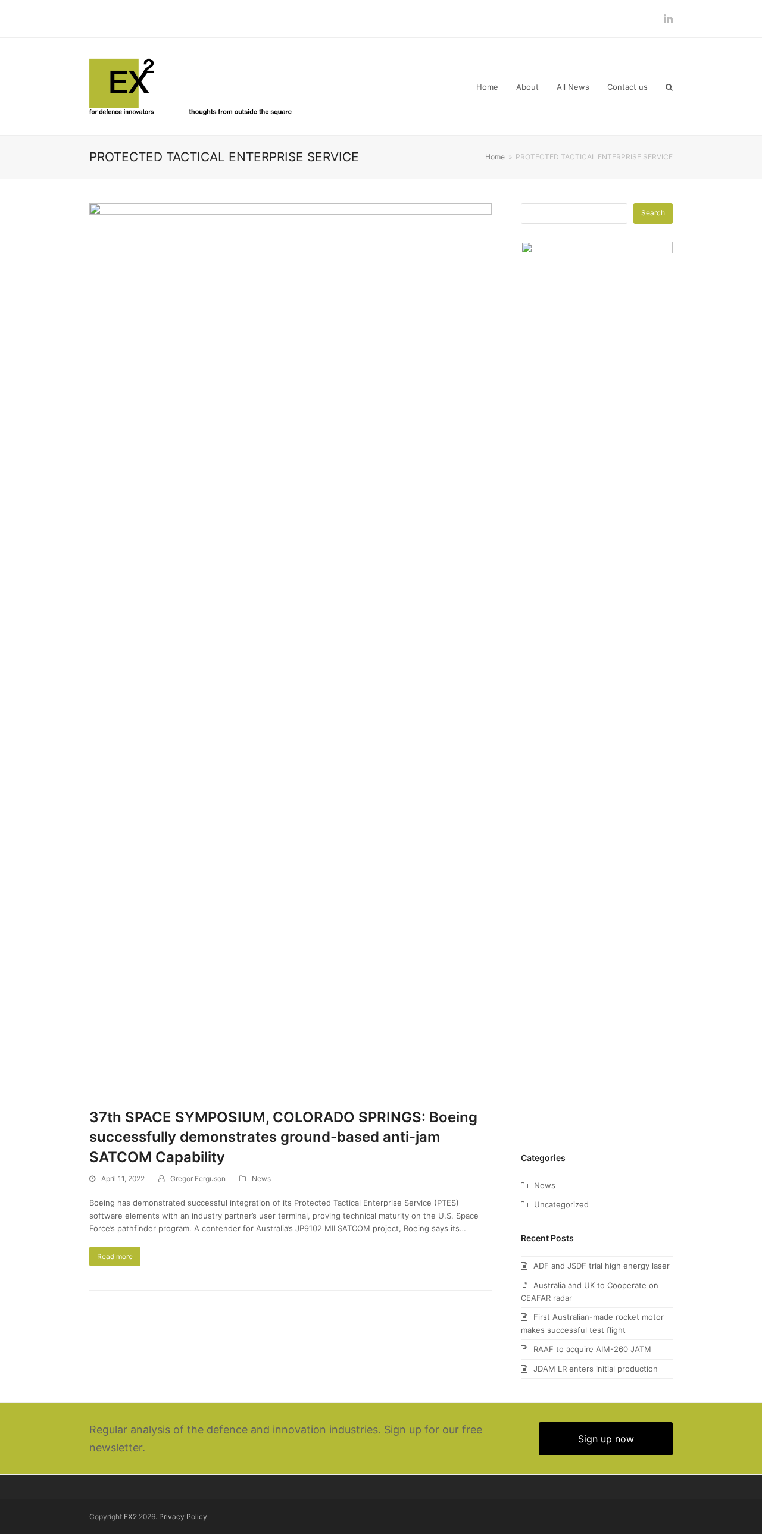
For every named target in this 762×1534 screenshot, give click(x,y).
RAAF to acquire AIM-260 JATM (592, 1349)
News (261, 1178)
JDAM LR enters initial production (595, 1368)
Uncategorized (561, 1204)
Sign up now (606, 1439)
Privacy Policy (183, 1516)
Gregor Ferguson (198, 1178)
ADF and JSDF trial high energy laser (601, 1265)
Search (653, 212)
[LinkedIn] (668, 19)
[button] (669, 87)
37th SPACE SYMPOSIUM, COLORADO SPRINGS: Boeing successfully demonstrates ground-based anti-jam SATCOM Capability (283, 1137)
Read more (115, 1256)
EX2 (130, 1516)
